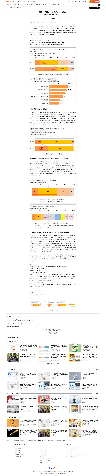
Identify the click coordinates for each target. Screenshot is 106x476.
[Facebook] (13, 323)
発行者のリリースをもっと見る (53, 363)
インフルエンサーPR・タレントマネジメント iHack (76, 452)
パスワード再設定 (43, 450)
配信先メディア (18, 450)
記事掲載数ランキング (19, 454)
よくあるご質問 (43, 454)
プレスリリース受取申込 (45, 458)
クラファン (59, 4)
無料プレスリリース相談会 (45, 460)
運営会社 (34, 471)
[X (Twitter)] (16, 323)
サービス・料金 (18, 448)
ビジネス (42, 4)
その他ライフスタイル (21, 320)
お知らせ (42, 456)
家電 (14, 320)
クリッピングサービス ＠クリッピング (73, 447)
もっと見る (96, 369)
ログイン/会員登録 (95, 1)
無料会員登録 (42, 447)
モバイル (50, 4)
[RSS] (56, 468)
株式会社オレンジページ (34, 22)
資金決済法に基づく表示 (68, 471)
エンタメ (11, 4)
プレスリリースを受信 (83, 1)
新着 (8, 4)
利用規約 (50, 471)
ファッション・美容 (24, 4)
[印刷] (21, 323)
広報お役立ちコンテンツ (19, 456)
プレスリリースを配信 (72, 1)
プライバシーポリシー (57, 471)
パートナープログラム (42, 471)
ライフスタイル (32, 4)
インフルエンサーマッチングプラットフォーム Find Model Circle (78, 454)
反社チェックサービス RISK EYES (72, 456)
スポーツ (38, 4)
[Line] (18, 323)
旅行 (19, 4)
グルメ (15, 4)
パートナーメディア (18, 452)
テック (46, 4)
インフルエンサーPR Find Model (72, 450)
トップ (7, 440)
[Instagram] (54, 468)
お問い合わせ (53, 333)
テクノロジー (15, 316)
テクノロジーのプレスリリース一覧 (18, 440)
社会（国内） (29, 320)
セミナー (42, 462)
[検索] (99, 5)
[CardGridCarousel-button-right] (76, 304)
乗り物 (54, 4)
